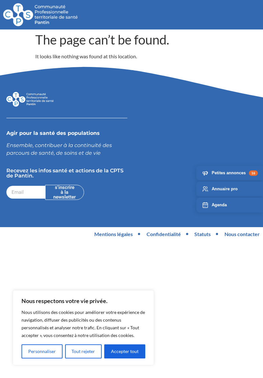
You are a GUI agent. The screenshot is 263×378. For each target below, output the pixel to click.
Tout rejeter (83, 351)
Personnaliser (42, 351)
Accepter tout (125, 351)
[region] (83, 327)
